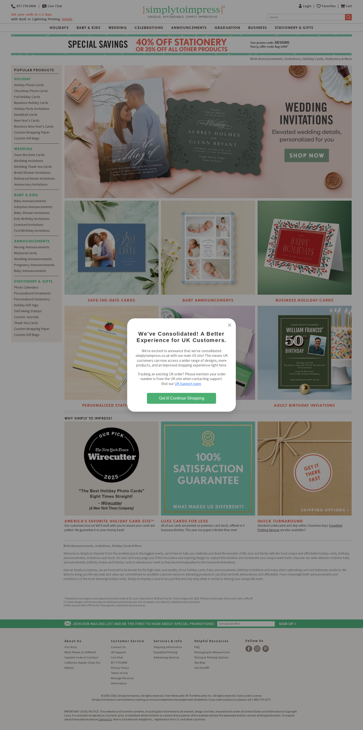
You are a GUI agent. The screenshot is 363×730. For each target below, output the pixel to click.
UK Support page (188, 383)
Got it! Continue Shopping (181, 398)
